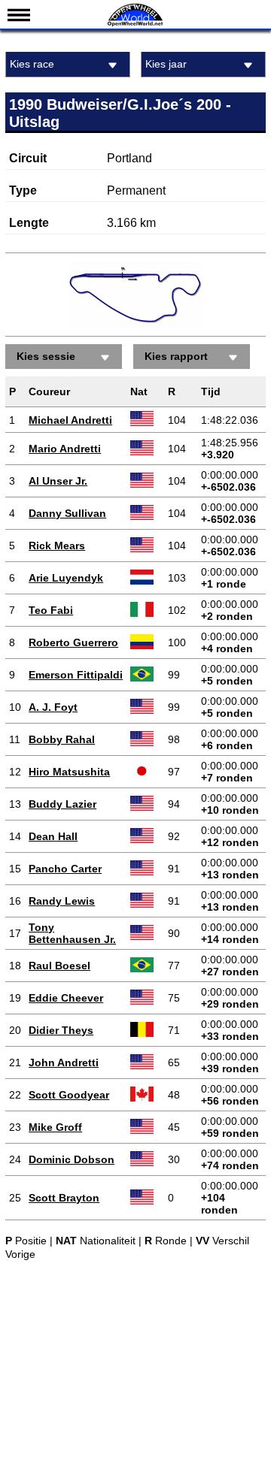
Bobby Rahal (62, 739)
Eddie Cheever (66, 998)
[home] (135, 24)
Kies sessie (46, 356)
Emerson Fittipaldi (76, 675)
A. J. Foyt (53, 707)
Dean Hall (53, 836)
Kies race (32, 64)
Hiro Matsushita (69, 772)
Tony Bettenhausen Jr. (72, 933)
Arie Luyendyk (66, 578)
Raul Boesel (59, 966)
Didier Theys (61, 1030)
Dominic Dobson (71, 1159)
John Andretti (64, 1062)
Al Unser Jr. (58, 481)
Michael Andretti (70, 420)
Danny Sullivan (67, 513)
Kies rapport (176, 356)
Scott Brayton (64, 1198)
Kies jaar (166, 64)
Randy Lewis (62, 901)
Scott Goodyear (69, 1095)
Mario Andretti (65, 449)
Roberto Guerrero (73, 642)
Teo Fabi (51, 610)
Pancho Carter (65, 869)
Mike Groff (55, 1127)
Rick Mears (57, 546)
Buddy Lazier (62, 804)
